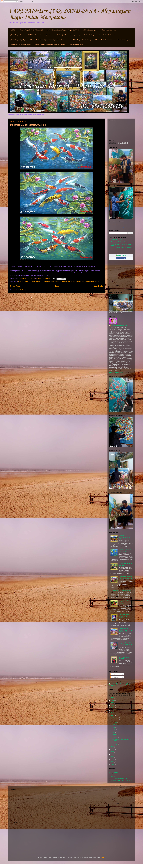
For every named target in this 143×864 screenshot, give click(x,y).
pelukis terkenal (75, 281)
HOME (13, 30)
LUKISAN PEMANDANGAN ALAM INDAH (125, 537)
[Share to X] (61, 279)
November (116, 720)
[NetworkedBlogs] (121, 255)
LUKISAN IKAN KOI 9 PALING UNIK (121, 590)
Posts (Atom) (22, 290)
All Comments (115, 677)
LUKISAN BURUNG (116, 240)
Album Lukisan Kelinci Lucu (103, 40)
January (115, 744)
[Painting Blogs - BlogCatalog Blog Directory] (121, 685)
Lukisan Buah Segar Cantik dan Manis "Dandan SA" (124, 602)
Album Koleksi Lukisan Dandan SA (120, 242)
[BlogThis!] (59, 279)
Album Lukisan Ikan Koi (18, 40)
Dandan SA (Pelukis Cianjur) (119, 325)
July (114, 727)
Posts (113, 674)
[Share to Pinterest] (65, 279)
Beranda (113, 776)
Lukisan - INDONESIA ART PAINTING (121, 248)
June (114, 729)
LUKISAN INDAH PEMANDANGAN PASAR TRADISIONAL (125, 630)
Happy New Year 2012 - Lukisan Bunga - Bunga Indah (125, 644)
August (115, 724)
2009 (112, 764)
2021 (112, 705)
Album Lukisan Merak (76, 45)
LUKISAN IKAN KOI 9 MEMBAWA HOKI (28, 125)
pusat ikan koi (95, 281)
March (114, 734)
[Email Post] (54, 278)
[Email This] (57, 279)
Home (56, 286)
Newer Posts (15, 286)
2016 (112, 747)
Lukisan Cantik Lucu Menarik (66, 35)
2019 (112, 710)
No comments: (47, 278)
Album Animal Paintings (108, 30)
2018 (112, 712)
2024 (112, 700)
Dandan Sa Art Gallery (114, 224)
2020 (112, 707)
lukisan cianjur (50, 281)
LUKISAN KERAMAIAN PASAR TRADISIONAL (125, 577)
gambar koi (27, 281)
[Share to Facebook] (63, 279)
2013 (112, 754)
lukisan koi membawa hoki (62, 281)
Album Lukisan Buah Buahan (107, 35)
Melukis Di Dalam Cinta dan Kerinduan (40, 35)
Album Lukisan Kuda (123, 40)
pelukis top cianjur (85, 281)
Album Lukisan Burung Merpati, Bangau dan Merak (63, 30)
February (115, 737)
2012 (112, 757)
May (114, 732)
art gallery (20, 281)
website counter (113, 772)
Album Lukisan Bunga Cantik (81, 40)
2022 (112, 703)
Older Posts (98, 286)
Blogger (102, 857)
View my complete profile (116, 372)
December (116, 717)
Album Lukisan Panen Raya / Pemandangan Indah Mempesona (49, 40)
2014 (112, 752)
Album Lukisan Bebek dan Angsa (20, 45)
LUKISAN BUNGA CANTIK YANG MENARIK (123, 616)
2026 (112, 698)
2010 (112, 762)
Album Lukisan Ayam (90, 30)
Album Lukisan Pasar (17, 35)
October (115, 722)
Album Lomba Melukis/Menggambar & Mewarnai (50, 45)
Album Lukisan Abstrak (86, 35)
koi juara (43, 281)
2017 (112, 715)
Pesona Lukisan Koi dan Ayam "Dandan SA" (125, 550)
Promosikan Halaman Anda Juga (116, 227)
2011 (112, 759)
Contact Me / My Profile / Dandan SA (31, 30)
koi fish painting (35, 281)
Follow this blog (121, 258)
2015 (112, 749)
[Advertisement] (71, 804)
